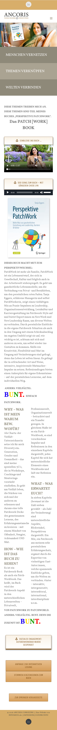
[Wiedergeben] (7, 192)
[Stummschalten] (41, 192)
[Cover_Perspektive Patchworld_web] (28, 199)
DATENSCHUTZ (41, 715)
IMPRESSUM (29, 715)
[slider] (47, 192)
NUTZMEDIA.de (15, 715)
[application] (28, 192)
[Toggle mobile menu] (51, 18)
